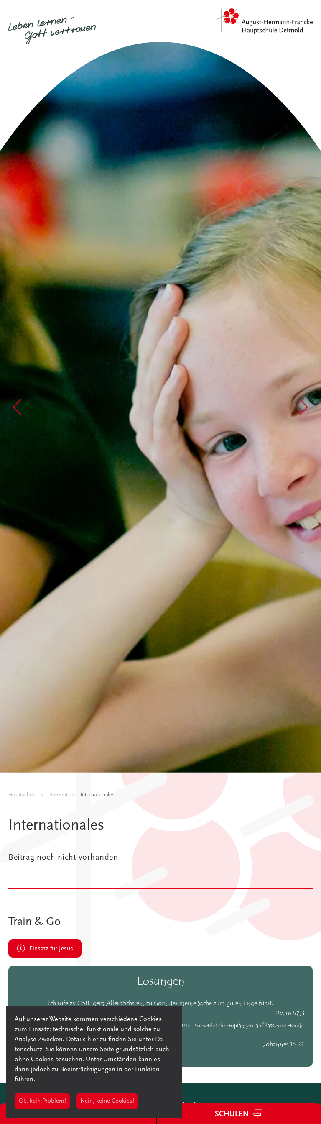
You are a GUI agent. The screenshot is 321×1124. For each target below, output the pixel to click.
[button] (17, 407)
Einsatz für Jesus (51, 949)
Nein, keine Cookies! (107, 1101)
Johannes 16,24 (283, 1045)
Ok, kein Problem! (42, 1101)
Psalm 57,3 (290, 1014)
